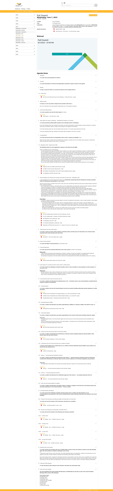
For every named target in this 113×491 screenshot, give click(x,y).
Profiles (28, 8)
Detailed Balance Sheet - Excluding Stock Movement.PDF (56, 297)
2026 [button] (17, 17)
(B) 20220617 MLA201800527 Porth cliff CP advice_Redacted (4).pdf (59, 171)
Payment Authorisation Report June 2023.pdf (54, 260)
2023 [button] (17, 26)
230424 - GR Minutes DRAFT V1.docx (52, 405)
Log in (94, 490)
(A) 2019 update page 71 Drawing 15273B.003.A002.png (56, 216)
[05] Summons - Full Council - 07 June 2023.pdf (67, 31)
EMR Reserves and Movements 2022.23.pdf (53, 308)
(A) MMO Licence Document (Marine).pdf (53, 168)
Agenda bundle (60, 29)
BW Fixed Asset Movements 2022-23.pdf (53, 327)
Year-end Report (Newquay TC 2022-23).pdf (54, 339)
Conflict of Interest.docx (49, 350)
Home (21, 11)
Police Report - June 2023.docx (51, 116)
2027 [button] (17, 14)
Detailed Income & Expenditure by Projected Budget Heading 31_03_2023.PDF (61, 295)
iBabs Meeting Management (85, 490)
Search (62, 2)
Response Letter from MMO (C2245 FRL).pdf (54, 166)
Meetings (23, 8)
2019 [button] (17, 54)
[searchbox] (77, 5)
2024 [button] (17, 23)
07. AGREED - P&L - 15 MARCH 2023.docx (53, 419)
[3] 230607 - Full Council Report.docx (52, 236)
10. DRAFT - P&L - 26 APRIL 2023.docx (53, 442)
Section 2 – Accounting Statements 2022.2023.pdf (55, 378)
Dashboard (17, 8)
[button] (95, 5)
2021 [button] (17, 48)
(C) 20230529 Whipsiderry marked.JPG (52, 222)
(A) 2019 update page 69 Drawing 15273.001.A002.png (56, 214)
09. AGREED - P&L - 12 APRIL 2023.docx (53, 435)
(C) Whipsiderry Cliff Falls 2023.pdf (51, 173)
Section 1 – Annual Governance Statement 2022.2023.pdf (57, 368)
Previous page (94, 15)
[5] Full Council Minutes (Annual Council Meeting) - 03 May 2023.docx (59, 97)
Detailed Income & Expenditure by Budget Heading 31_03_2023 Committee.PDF (61, 293)
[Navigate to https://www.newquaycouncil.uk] (19, 4)
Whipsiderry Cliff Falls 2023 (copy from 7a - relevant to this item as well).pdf (60, 225)
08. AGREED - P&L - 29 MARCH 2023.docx (53, 427)
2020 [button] (17, 51)
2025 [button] (17, 20)
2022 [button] (17, 45)
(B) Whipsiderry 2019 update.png (51, 218)
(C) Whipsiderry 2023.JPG (49, 220)
